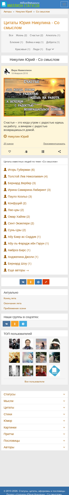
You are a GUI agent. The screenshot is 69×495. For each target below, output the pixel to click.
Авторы (9, 447)
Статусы (9, 394)
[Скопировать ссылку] (46, 282)
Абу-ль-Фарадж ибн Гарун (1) (28, 243)
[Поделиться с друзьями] (59, 151)
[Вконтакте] (23, 282)
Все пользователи (34, 381)
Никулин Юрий (18, 136)
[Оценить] (9, 151)
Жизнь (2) (21, 35)
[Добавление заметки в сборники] (42, 151)
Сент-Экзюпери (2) (21, 223)
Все (11, 35)
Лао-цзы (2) (16, 210)
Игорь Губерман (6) (21, 169)
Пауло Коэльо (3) (20, 196)
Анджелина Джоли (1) (23, 257)
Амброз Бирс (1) (19, 250)
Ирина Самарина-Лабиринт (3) (29, 190)
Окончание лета (12, 303)
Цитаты (9, 407)
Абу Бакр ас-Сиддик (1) (24, 236)
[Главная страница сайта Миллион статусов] (19, 4)
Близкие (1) (16, 42)
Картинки (10, 427)
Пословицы (12, 440)
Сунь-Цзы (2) (17, 230)
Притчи (9, 434)
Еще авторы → (18, 270)
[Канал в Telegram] (23, 324)
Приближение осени (15, 308)
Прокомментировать (54, 143)
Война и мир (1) (35, 42)
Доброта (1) (53, 42)
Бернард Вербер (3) (22, 183)
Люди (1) (38, 49)
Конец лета (10, 298)
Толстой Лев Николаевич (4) (28, 176)
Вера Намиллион (21, 70)
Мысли (8, 401)
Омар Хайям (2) (19, 216)
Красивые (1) (22, 49)
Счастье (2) (36, 35)
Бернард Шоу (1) (19, 263)
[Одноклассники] (30, 282)
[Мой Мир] (38, 282)
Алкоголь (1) (53, 35)
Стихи (8, 414)
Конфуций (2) (17, 203)
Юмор (8, 420)
